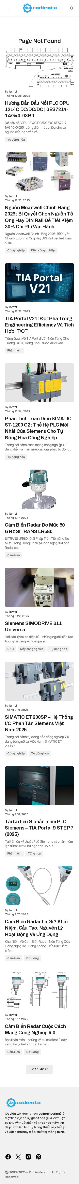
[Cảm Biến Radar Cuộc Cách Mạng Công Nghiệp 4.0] (39, 990)
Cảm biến (13, 555)
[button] (7, 8)
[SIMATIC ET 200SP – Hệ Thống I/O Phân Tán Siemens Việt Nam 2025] (39, 681)
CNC (10, 649)
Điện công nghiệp (43, 250)
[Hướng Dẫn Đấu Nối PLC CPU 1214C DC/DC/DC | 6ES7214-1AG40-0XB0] (39, 67)
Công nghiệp (16, 250)
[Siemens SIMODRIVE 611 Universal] (39, 587)
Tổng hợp (34, 853)
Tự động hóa (16, 139)
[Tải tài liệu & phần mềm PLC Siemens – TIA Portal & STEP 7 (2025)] (39, 785)
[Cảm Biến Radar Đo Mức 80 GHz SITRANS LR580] (39, 489)
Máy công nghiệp (31, 649)
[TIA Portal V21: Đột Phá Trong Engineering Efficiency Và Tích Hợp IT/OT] (39, 282)
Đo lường (32, 958)
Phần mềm (14, 350)
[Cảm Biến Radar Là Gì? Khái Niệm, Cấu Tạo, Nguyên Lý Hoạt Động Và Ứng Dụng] (39, 885)
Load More (39, 1069)
